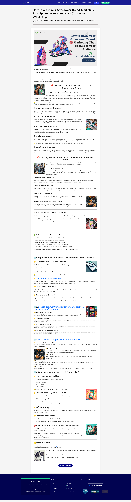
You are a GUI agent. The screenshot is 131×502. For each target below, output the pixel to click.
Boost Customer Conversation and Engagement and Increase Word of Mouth (59, 308)
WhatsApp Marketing (48, 20)
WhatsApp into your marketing (49, 446)
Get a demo (105, 2)
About (54, 485)
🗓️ (65, 465)
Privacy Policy (70, 490)
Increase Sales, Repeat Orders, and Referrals (59, 339)
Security (69, 483)
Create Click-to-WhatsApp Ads (49, 278)
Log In (96, 2)
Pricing (84, 2)
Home (58, 2)
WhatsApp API (39, 20)
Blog (89, 2)
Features (55, 488)
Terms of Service (71, 488)
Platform (69, 485)
